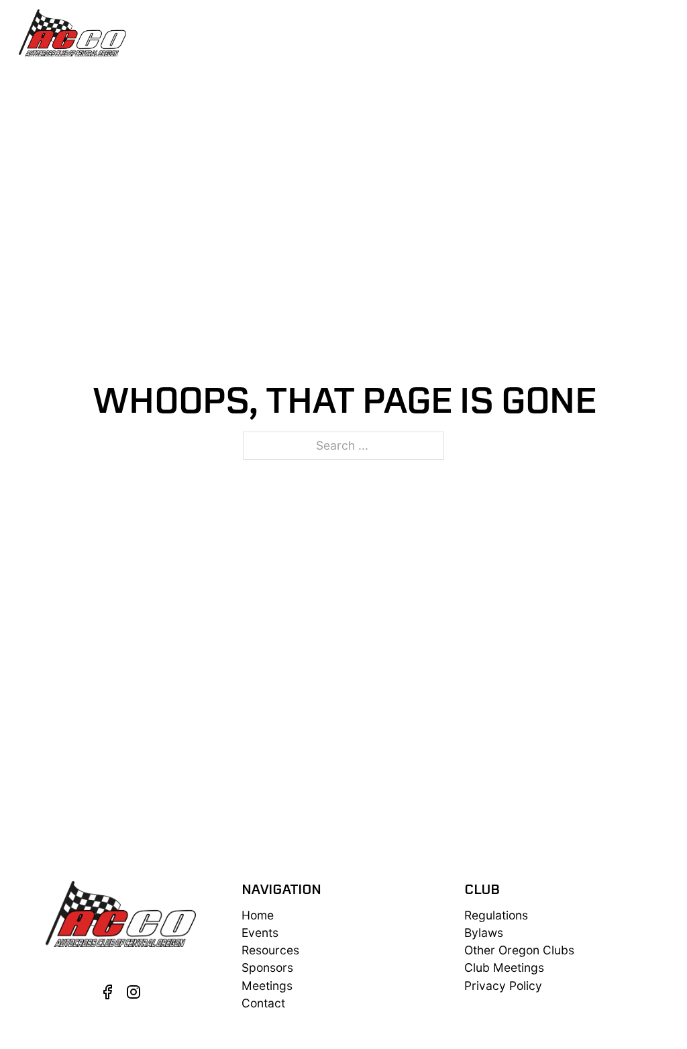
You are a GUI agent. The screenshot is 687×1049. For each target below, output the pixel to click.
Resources (401, 33)
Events (264, 33)
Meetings (496, 33)
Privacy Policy (503, 986)
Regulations (496, 915)
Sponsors (570, 33)
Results (327, 33)
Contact (644, 33)
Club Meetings (504, 967)
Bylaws (483, 933)
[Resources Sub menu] (446, 33)
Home (258, 915)
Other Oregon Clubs (519, 950)
